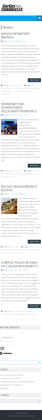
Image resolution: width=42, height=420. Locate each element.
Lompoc (31, 311)
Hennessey (18, 85)
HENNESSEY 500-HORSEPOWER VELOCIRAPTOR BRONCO (19, 107)
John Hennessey (13, 91)
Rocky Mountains (24, 91)
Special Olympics (29, 314)
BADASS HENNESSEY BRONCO (15, 35)
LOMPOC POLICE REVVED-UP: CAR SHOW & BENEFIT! (20, 264)
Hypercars (34, 174)
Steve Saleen (18, 253)
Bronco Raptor (34, 88)
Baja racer (4, 250)
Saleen (17, 247)
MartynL (23, 41)
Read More (34, 80)
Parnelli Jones (35, 250)
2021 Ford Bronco (34, 247)
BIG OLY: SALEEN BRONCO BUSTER (19, 188)
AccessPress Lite (27, 416)
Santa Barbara (19, 314)
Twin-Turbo (12, 177)
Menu (39, 18)
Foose (19, 311)
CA (16, 311)
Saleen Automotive (7, 253)
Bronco (12, 85)
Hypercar (4, 91)
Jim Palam (25, 311)
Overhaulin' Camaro (7, 314)
